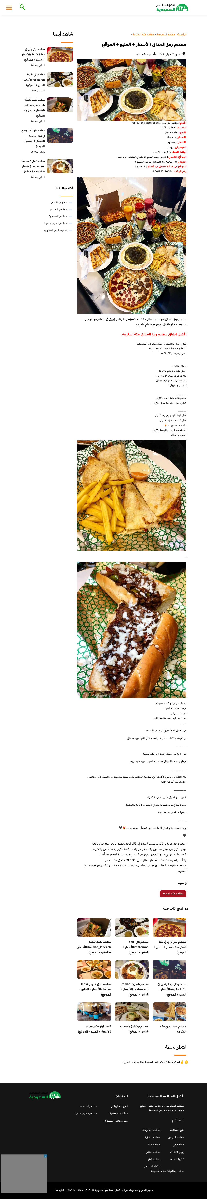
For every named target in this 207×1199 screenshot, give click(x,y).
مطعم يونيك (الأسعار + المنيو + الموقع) (134, 1029)
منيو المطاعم (177, 1130)
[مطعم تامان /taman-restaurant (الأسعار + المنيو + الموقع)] (60, 166)
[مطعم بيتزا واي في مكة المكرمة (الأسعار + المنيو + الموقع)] (60, 54)
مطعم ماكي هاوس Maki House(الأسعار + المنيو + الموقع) (95, 990)
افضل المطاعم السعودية (152, 1169)
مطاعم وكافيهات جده (172, 1171)
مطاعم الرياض (176, 1137)
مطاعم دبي (178, 1144)
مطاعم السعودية (58, 216)
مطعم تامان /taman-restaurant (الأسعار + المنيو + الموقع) (134, 990)
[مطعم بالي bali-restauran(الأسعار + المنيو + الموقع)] (60, 79)
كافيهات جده (177, 1159)
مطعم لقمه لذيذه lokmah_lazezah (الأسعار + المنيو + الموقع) (94, 947)
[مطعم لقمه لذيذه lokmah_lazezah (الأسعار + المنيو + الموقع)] (60, 104)
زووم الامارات (177, 1152)
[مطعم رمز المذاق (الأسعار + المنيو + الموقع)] (131, 90)
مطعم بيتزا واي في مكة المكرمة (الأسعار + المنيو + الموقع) (169, 947)
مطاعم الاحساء (58, 209)
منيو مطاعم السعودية (55, 230)
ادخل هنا (123, 157)
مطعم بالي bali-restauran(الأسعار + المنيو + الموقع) (135, 947)
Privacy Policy (74, 1190)
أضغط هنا (140, 166)
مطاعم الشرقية (153, 1137)
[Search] (21, 7)
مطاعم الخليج (153, 1152)
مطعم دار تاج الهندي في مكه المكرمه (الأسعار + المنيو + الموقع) (171, 990)
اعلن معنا (59, 1190)
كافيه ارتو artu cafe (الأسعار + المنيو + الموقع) (94, 1029)
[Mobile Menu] (9, 8)
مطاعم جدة (154, 1144)
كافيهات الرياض (58, 202)
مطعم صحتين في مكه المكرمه (173, 1029)
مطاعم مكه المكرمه (173, 893)
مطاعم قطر (154, 1159)
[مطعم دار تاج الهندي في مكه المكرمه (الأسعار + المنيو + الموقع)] (60, 135)
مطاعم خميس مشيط (55, 223)
